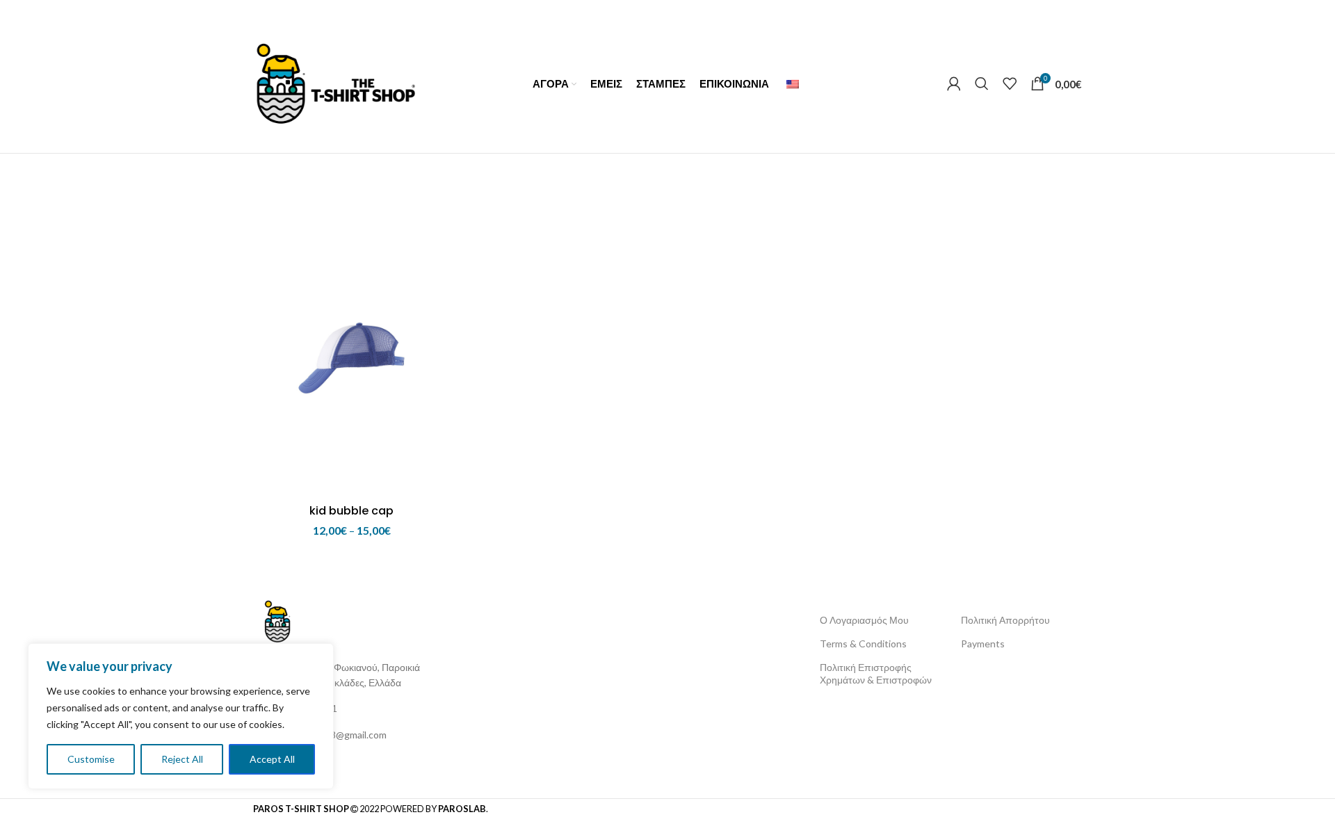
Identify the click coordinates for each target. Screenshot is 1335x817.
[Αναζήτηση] (982, 83)
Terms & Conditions (863, 643)
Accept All (272, 759)
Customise (91, 759)
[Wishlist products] (1010, 83)
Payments (983, 643)
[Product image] (351, 350)
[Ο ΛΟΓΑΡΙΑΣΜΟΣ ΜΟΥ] (954, 83)
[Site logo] (335, 81)
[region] (181, 716)
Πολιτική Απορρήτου (1005, 620)
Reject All (182, 759)
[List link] (354, 708)
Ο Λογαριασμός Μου (864, 620)
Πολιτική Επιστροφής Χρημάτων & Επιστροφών (876, 673)
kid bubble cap (351, 511)
